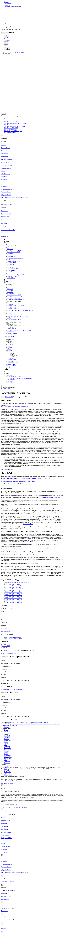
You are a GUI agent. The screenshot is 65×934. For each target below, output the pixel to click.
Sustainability (56, 724)
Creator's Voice (11, 364)
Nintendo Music (11, 335)
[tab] (32, 719)
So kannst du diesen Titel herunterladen (11, 689)
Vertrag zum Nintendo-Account (50, 497)
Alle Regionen (8, 749)
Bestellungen (7, 3)
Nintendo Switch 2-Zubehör (15, 296)
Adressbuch (7, 5)
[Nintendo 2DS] (5, 646)
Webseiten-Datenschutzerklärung (41, 722)
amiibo (9, 318)
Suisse (5, 754)
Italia (5, 760)
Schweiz (6, 752)
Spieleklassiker (11, 331)
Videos (9, 349)
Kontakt (17, 725)
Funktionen (10, 290)
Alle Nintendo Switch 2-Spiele (12, 121)
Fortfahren (9, 771)
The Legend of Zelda (6, 165)
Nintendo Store (5, 151)
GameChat (10, 292)
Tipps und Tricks (11, 366)
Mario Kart (4, 179)
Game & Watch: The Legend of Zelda (17, 316)
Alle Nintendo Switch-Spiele (11, 125)
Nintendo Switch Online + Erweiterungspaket (19, 330)
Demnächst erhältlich (13, 255)
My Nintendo (11, 379)
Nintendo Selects (8, 478)
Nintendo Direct (11, 359)
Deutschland (7, 740)
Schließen (3, 771)
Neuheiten (10, 253)
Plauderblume (11, 313)
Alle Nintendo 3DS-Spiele (11, 128)
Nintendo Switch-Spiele (13, 252)
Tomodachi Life (5, 162)
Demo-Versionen (12, 256)
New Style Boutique (6, 159)
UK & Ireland (8, 773)
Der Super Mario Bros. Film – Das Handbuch (19, 378)
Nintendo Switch (5, 148)
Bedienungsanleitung (15, 637)
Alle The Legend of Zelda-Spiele (13, 131)
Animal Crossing (5, 174)
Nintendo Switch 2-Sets (13, 298)
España (6, 730)
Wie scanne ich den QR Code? (9, 653)
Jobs (31, 722)
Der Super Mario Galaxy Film (15, 376)
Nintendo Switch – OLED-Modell (16, 305)
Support (21, 722)
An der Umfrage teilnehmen (19, 807)
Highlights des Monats (13, 268)
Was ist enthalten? (12, 328)
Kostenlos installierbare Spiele (15, 258)
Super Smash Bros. (6, 168)
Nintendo (3, 145)
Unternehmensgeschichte (14, 319)
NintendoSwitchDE (6, 214)
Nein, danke (4, 783)
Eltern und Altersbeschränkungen (9, 722)
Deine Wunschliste (12, 276)
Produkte (9, 347)
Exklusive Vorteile (12, 333)
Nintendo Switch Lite (13, 308)
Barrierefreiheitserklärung (7, 725)
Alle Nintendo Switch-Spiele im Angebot (15, 126)
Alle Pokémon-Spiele (9, 132)
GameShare (10, 293)
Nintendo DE (4, 236)
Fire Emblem (4, 153)
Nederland (7, 736)
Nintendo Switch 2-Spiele (14, 250)
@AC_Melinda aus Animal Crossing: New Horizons (15, 197)
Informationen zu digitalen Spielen (16, 275)
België (6, 737)
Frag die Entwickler (12, 362)
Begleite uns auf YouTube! (8, 204)
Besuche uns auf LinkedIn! (8, 230)
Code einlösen (11, 278)
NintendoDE (4, 211)
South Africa (7, 758)
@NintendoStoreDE (6, 189)
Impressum (26, 722)
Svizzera (6, 770)
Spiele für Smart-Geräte (13, 261)
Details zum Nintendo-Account (12, 6)
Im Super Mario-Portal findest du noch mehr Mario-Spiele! (18, 481)
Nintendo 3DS (4, 156)
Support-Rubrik (28, 524)
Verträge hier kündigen (32, 724)
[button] (34, 241)
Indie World (10, 361)
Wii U (16, 478)
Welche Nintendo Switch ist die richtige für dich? (20, 310)
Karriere (9, 381)
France (6, 731)
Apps (8, 346)
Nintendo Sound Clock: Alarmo (15, 315)
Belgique (6, 727)
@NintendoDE (5, 186)
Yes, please (10, 783)
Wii (45, 478)
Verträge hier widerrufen (45, 724)
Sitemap (9, 382)
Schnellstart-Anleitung (16, 638)
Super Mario (4, 176)
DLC (8, 259)
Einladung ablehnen (6, 807)
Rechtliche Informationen (19, 724)
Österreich (7, 763)
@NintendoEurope (6, 192)
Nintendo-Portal (11, 262)
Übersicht (6, 2)
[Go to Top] (32, 385)
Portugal (6, 766)
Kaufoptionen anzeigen (18, 52)
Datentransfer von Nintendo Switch (16, 299)
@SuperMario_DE (6, 195)
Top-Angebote (11, 270)
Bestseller (10, 271)
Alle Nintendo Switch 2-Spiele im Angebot (15, 123)
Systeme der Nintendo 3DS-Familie (31, 478)
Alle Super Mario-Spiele (10, 129)
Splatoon (3, 171)
